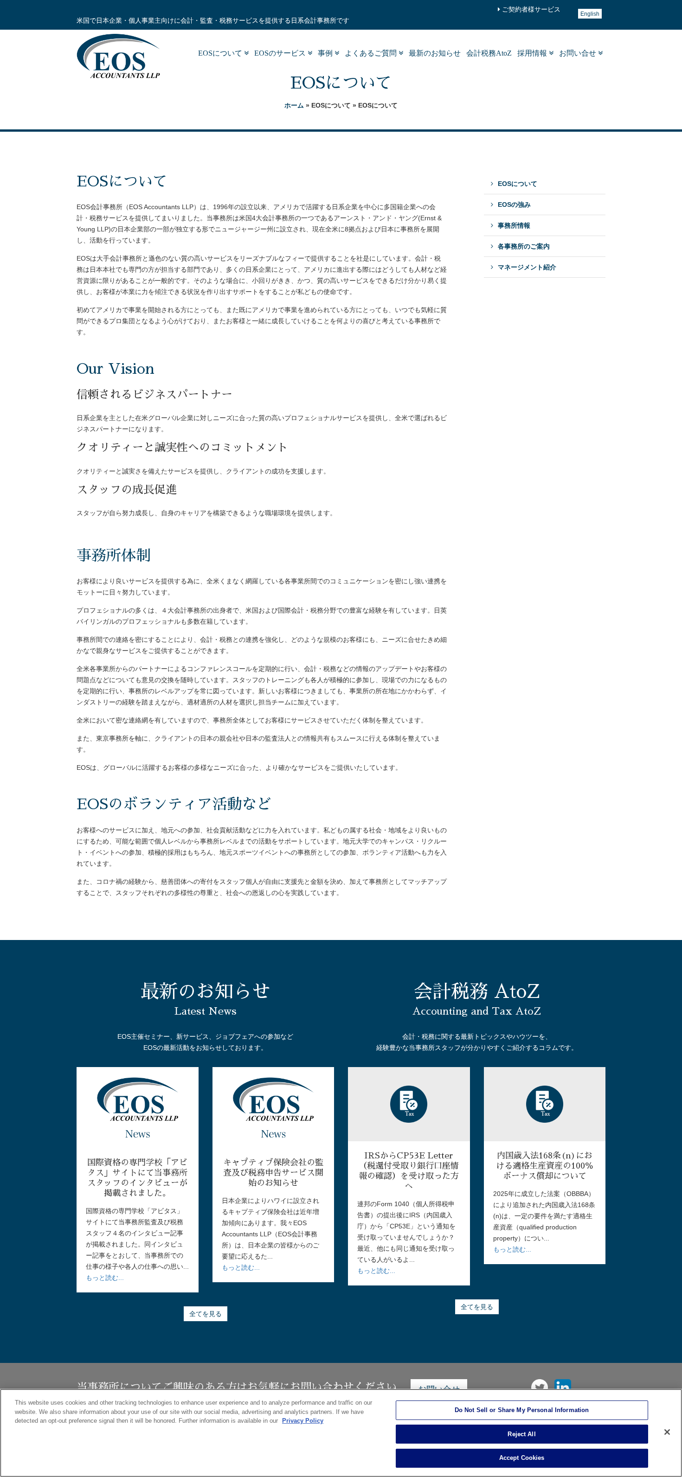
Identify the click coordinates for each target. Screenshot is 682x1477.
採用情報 (533, 53)
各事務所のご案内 (524, 246)
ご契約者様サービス (530, 9)
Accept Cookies (522, 1457)
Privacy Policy (302, 1420)
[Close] (667, 1432)
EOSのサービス (281, 53)
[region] (341, 1433)
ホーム (294, 105)
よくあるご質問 (372, 53)
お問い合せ (578, 53)
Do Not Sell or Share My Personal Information (522, 1410)
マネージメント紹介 (527, 267)
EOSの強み (514, 204)
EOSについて (221, 53)
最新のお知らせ (435, 53)
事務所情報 (514, 225)
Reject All (521, 1434)
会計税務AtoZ (489, 53)
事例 (326, 53)
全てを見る (205, 1313)
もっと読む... (105, 1277)
